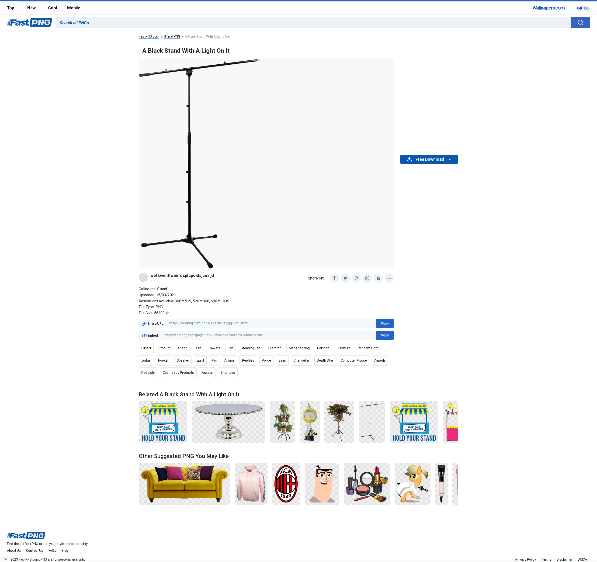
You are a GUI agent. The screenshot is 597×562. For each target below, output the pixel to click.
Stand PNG (172, 36)
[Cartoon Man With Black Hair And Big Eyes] (322, 483)
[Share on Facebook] (334, 278)
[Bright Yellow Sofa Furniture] (184, 483)
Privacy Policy (525, 559)
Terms (546, 559)
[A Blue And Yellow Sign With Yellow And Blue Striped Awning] (163, 422)
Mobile (73, 7)
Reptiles (248, 360)
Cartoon (323, 348)
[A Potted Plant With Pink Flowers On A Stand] (339, 422)
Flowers (214, 348)
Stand (182, 348)
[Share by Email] (378, 278)
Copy (385, 323)
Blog (65, 550)
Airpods (380, 360)
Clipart (146, 348)
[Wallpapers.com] (548, 7)
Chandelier (301, 360)
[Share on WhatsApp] (367, 278)
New (31, 7)
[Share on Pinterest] (356, 278)
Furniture (343, 348)
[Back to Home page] (29, 22)
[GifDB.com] (583, 7)
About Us (14, 550)
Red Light (148, 372)
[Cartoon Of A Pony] (412, 483)
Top (10, 7)
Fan (230, 348)
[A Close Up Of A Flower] (309, 422)
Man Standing (299, 348)
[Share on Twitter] (345, 278)
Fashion (207, 372)
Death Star (325, 360)
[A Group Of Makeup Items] (366, 483)
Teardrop (274, 348)
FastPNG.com (149, 36)
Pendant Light (368, 348)
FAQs (52, 550)
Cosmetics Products (178, 372)
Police (266, 360)
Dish (198, 348)
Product (165, 348)
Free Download (430, 159)
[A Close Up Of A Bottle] (441, 483)
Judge (146, 360)
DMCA (582, 559)
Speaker (183, 360)
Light (200, 360)
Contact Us (34, 550)
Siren (282, 360)
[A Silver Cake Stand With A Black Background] (228, 422)
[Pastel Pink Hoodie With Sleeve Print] (251, 483)
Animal (229, 360)
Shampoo (228, 372)
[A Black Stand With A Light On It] (371, 422)
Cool (52, 7)
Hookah (163, 360)
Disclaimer (565, 559)
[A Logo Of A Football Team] (286, 483)
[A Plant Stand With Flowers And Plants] (282, 422)
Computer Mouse (354, 360)
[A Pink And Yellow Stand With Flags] (457, 422)
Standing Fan (250, 348)
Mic (214, 360)
